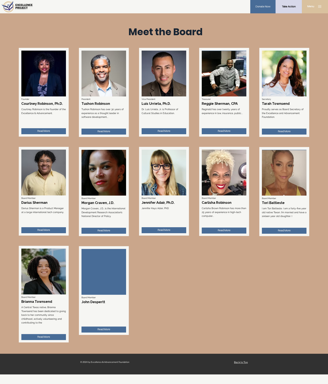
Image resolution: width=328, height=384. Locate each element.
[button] (310, 6)
